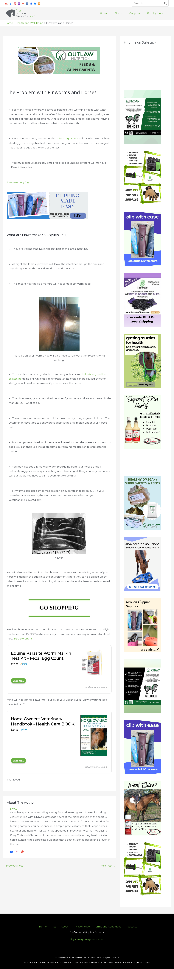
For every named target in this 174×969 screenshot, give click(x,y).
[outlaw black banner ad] (142, 686)
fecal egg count (69, 138)
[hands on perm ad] (142, 299)
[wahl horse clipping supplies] (47, 205)
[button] (121, 13)
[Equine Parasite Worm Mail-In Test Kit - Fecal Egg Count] (93, 663)
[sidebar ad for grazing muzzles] (142, 360)
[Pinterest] (15, 3)
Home (43, 926)
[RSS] (39, 3)
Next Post (107, 865)
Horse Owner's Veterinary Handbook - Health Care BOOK (42, 721)
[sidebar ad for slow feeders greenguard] (142, 563)
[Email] (6, 3)
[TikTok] (16, 851)
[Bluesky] (35, 3)
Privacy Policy (81, 926)
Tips (53, 926)
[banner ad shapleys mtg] (142, 421)
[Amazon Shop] (31, 3)
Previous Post (13, 865)
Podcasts (131, 926)
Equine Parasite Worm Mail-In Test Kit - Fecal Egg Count (41, 656)
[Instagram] (19, 3)
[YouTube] (23, 3)
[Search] (165, 3)
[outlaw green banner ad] (142, 116)
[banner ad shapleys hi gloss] (142, 808)
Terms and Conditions (107, 926)
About (64, 926)
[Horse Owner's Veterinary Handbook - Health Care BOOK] (93, 736)
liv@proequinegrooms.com (87, 939)
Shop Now (18, 681)
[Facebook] (27, 3)
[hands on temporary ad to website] (142, 177)
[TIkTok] (11, 3)
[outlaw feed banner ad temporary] (142, 502)
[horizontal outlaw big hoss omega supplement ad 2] (59, 60)
